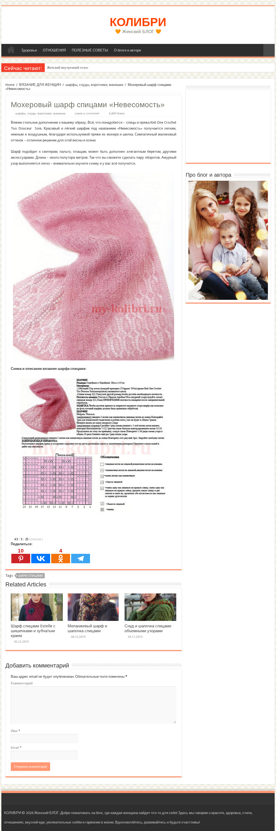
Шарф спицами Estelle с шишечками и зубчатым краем (33, 631)
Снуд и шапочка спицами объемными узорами (148, 628)
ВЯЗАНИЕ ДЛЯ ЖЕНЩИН (40, 85)
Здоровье (29, 50)
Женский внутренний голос (67, 67)
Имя (15, 731)
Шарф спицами (30, 576)
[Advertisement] (228, 126)
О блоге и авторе (127, 50)
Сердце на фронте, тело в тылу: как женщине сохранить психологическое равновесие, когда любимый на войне (131, 67)
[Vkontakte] (40, 555)
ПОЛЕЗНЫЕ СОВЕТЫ (90, 50)
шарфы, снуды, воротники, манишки (94, 85)
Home (10, 85)
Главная (11, 49)
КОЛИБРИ (138, 22)
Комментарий (22, 683)
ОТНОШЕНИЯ (54, 50)
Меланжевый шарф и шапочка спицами (87, 628)
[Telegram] (80, 555)
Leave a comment (87, 113)
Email (16, 748)
